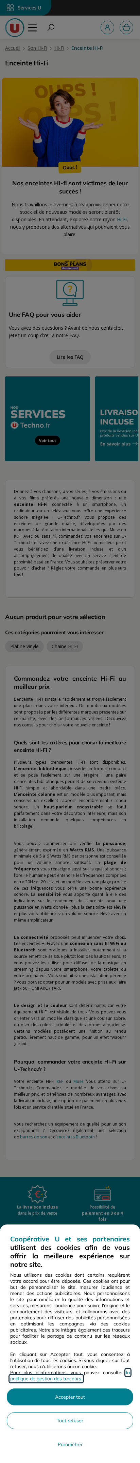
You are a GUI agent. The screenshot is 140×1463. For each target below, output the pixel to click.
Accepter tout (70, 1397)
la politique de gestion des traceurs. (70, 1375)
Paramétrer (70, 1444)
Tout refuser (70, 1421)
